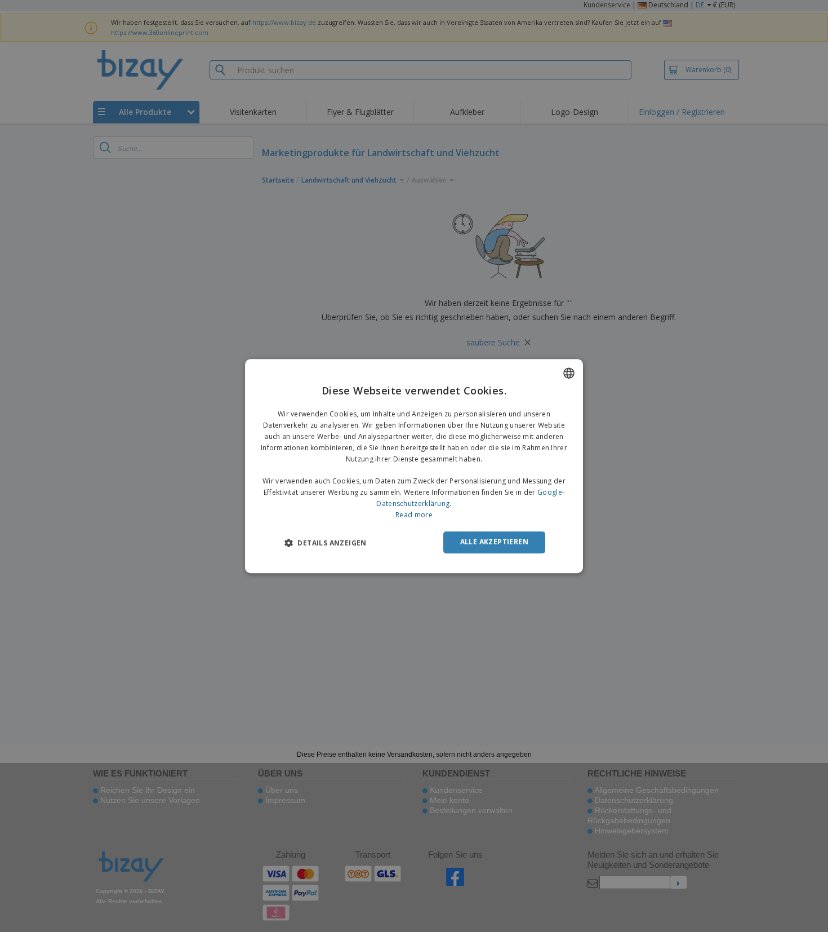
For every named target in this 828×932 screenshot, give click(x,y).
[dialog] (414, 466)
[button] (325, 543)
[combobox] (569, 373)
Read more (414, 515)
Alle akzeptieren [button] (494, 542)
